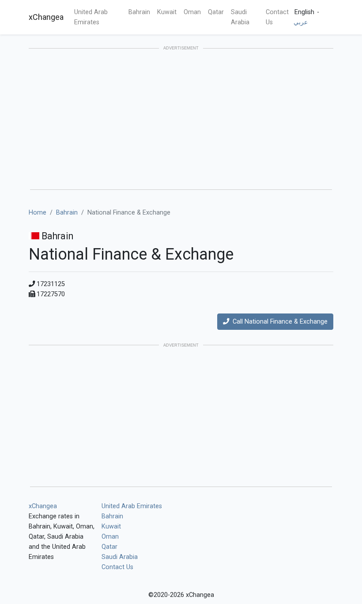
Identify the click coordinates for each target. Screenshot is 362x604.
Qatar (216, 12)
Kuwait (167, 12)
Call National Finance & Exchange (278, 321)
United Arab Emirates (91, 17)
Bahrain (139, 12)
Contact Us (277, 17)
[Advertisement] (181, 119)
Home (37, 212)
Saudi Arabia (240, 17)
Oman (192, 12)
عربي (301, 22)
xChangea (46, 17)
